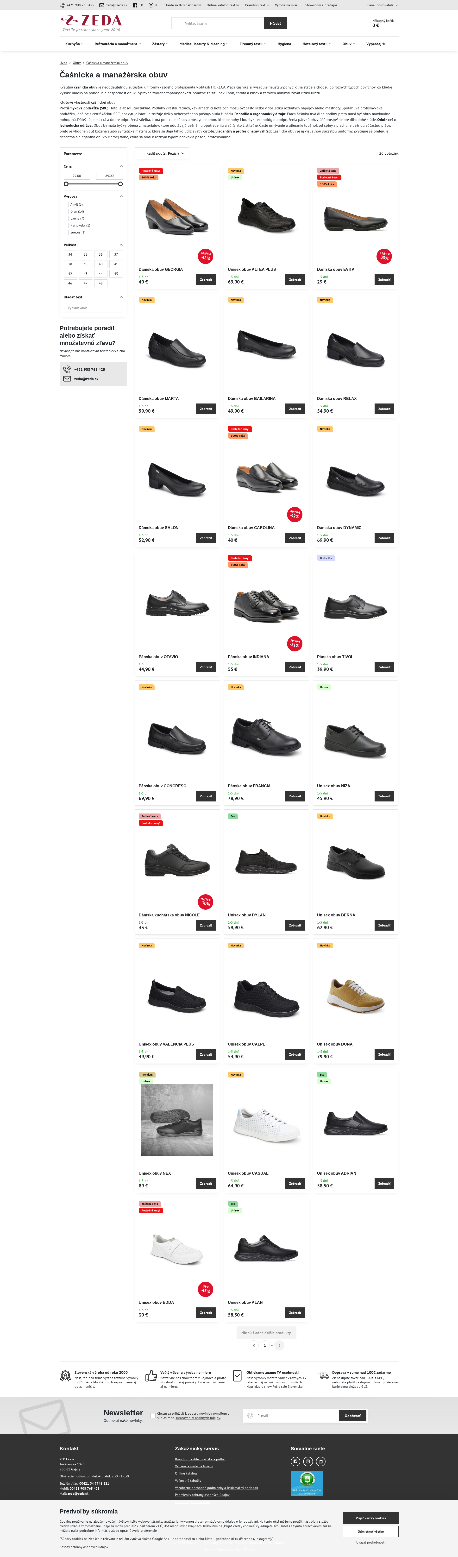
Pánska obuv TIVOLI (335, 657)
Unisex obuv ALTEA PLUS (252, 269)
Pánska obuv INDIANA (248, 657)
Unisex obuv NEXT (156, 1173)
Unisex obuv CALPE (246, 1044)
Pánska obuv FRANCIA (249, 786)
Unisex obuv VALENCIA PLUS (166, 1044)
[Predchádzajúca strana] (254, 1345)
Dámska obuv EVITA (336, 269)
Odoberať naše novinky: (123, 1420)
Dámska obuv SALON (159, 528)
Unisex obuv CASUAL (248, 1173)
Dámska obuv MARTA (159, 399)
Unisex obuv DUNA (335, 1044)
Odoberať (353, 1415)
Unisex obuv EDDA (156, 1302)
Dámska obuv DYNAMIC (339, 528)
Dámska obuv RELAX (337, 399)
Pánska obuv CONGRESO (162, 786)
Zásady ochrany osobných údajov (84, 1547)
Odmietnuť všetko (371, 1531)
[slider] (66, 184)
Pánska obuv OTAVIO (158, 657)
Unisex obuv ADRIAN (336, 1173)
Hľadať (275, 23)
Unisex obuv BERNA (336, 915)
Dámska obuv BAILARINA (252, 399)
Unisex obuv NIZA (333, 786)
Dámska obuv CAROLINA (251, 528)
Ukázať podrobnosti (370, 1542)
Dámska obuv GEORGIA (161, 269)
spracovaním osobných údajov (198, 1418)
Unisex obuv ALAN (245, 1302)
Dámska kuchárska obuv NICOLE (169, 915)
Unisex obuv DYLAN (247, 915)
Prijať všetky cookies (371, 1518)
